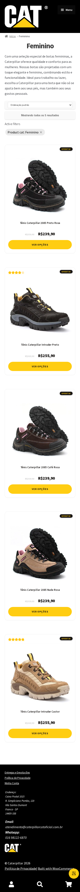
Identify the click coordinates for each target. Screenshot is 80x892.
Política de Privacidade (17, 778)
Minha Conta (12, 783)
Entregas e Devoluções (17, 772)
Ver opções (40, 244)
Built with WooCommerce (56, 868)
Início (12, 36)
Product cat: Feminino (23, 132)
